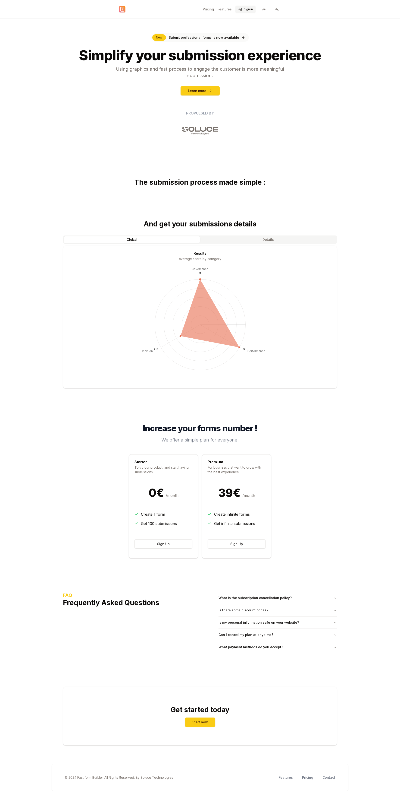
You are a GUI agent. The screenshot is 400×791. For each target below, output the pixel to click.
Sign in (248, 9)
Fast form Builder (90, 777)
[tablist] (200, 239)
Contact (328, 777)
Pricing (208, 9)
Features (225, 9)
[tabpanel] (200, 317)
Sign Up (163, 544)
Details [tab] (268, 239)
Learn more (197, 91)
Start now (200, 722)
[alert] (200, 37)
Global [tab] (132, 239)
